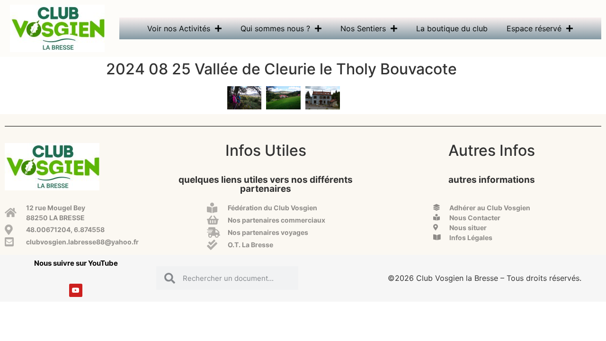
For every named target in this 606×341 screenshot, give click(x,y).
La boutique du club (452, 28)
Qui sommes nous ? (275, 28)
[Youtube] (75, 290)
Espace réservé (534, 28)
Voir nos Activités (178, 28)
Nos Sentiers (363, 28)
